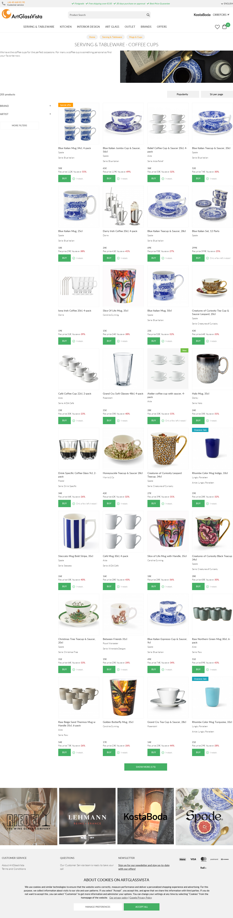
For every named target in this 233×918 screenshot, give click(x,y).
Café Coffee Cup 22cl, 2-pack (74, 393)
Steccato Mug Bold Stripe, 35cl (75, 556)
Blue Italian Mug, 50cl (159, 310)
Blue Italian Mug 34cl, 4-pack (74, 148)
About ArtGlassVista (13, 865)
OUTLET (130, 26)
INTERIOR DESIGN (88, 26)
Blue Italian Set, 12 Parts (205, 231)
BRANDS (146, 26)
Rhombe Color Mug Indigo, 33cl (210, 473)
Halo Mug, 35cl (200, 393)
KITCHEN (66, 26)
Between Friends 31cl (115, 639)
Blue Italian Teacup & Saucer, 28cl (166, 231)
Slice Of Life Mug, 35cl (115, 310)
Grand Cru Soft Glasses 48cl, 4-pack (123, 393)
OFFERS (162, 26)
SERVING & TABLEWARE (38, 26)
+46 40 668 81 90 (16, 2)
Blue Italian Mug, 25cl (70, 231)
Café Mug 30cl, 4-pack (115, 556)
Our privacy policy (118, 897)
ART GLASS (112, 26)
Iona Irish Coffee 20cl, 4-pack (74, 310)
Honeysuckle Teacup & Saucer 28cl (123, 473)
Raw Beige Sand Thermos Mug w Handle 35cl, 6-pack (76, 723)
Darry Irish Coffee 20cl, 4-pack (120, 231)
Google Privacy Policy (141, 897)
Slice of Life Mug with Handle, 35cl (167, 556)
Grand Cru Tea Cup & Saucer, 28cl (166, 722)
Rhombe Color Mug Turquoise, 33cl (212, 722)
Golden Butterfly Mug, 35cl (118, 722)
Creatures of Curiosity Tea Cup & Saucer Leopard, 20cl (210, 312)
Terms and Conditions (14, 868)
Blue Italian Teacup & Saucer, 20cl (211, 148)
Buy (64, 178)
